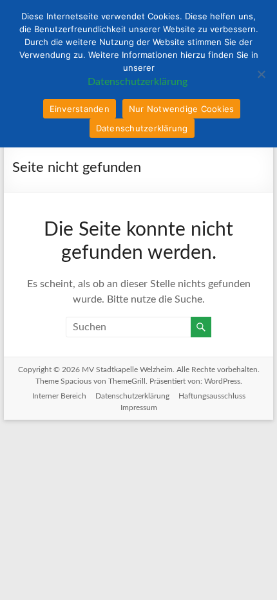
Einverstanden (80, 109)
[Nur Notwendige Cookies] (260, 74)
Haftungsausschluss (211, 396)
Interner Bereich (59, 396)
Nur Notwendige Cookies (181, 109)
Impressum (138, 407)
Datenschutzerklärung (132, 396)
